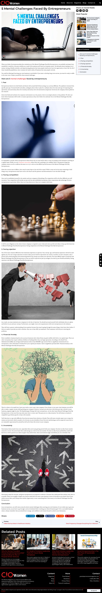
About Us (70, 3)
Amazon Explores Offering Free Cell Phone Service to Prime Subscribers (92, 27)
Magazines (77, 3)
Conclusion (83, 72)
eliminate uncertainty (25, 162)
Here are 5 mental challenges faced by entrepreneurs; (89, 54)
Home (63, 3)
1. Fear (82, 58)
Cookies (3, 591)
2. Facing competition (86, 61)
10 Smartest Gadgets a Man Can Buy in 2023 (93, 19)
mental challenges (18, 79)
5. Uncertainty (84, 69)
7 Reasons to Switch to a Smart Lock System (93, 41)
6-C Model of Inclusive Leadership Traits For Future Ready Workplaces (38, 553)
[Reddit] (83, 10)
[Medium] (87, 10)
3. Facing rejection (85, 63)
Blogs (84, 3)
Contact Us (91, 3)
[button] (100, 3)
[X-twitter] (80, 10)
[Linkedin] (77, 10)
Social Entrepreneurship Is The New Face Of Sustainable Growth (87, 553)
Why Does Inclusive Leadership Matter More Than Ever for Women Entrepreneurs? (63, 553)
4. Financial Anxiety (85, 66)
